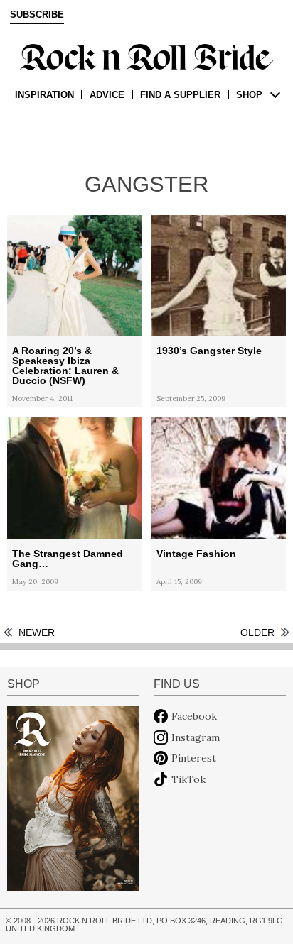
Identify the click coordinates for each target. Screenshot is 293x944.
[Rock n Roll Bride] (146, 56)
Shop (249, 94)
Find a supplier (180, 94)
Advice (107, 94)
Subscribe (37, 15)
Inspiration (44, 94)
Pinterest (193, 758)
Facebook (194, 716)
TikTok (188, 779)
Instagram (195, 737)
